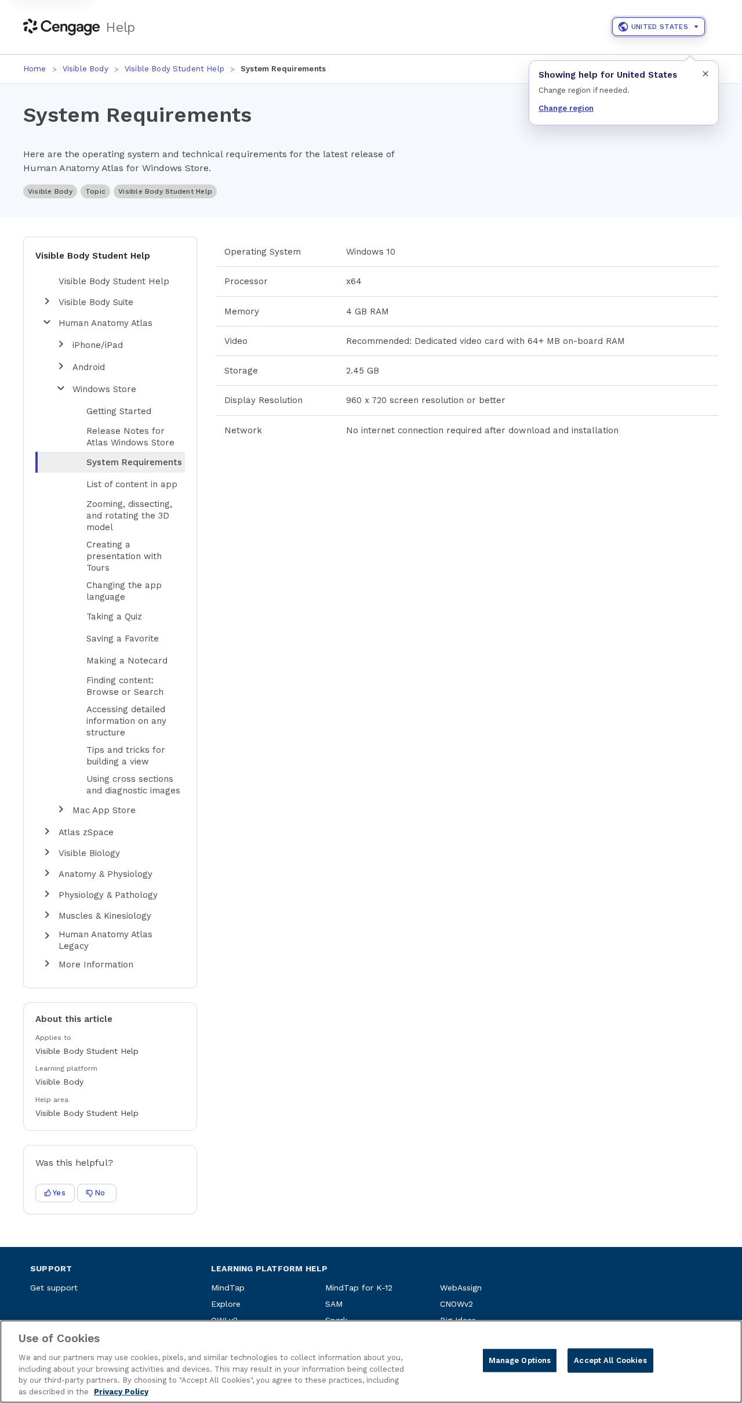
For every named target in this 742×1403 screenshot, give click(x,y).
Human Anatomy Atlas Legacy (105, 940)
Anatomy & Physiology (105, 874)
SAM (334, 1303)
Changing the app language (124, 591)
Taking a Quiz (114, 616)
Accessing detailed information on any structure (126, 721)
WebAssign (461, 1287)
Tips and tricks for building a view (125, 756)
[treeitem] (119, 462)
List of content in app (131, 484)
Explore (226, 1303)
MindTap (228, 1287)
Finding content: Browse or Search (124, 686)
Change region (566, 108)
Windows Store (104, 389)
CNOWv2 (456, 1303)
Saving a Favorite (122, 638)
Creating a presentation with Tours (124, 556)
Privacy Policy (121, 1391)
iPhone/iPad (97, 345)
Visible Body (85, 68)
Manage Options (520, 1360)
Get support (54, 1287)
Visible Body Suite (96, 302)
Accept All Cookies (610, 1360)
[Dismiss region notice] (705, 74)
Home (34, 68)
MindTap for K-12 (358, 1287)
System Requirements (134, 462)
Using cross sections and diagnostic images (133, 785)
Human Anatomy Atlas (105, 323)
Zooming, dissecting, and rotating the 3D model (129, 515)
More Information (96, 964)
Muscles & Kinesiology (105, 916)
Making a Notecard (127, 660)
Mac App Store (104, 810)
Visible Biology (89, 853)
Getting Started (118, 411)
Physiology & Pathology (108, 895)
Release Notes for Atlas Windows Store (130, 437)
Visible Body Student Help (174, 68)
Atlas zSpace (86, 832)
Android (88, 367)
